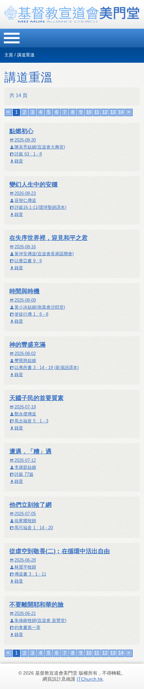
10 (88, 112)
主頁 (8, 54)
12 (104, 112)
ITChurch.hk (90, 679)
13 (113, 112)
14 (121, 112)
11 (96, 112)
